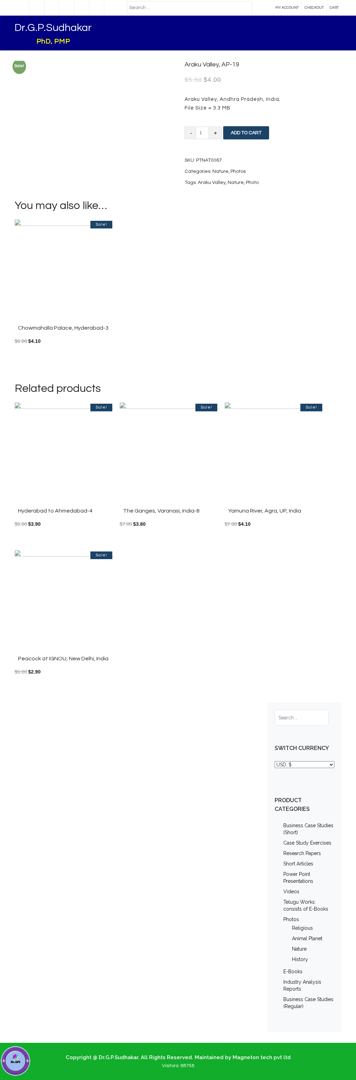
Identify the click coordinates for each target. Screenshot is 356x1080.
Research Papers (302, 853)
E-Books (292, 971)
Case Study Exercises (307, 843)
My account (287, 7)
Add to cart (246, 132)
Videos (291, 891)
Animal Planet (307, 938)
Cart (334, 7)
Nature (299, 949)
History (300, 959)
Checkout (314, 7)
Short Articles (298, 864)
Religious (302, 928)
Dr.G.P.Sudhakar (53, 27)
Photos (291, 919)
